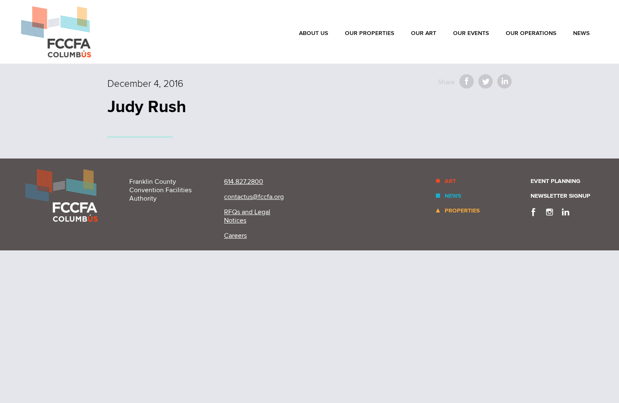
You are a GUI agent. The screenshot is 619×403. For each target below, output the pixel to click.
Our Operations (531, 33)
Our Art (423, 33)
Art (450, 181)
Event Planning (555, 181)
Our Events (471, 33)
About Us (313, 33)
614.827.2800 (243, 181)
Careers (235, 235)
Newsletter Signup (560, 195)
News (581, 33)
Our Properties (369, 33)
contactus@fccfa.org (254, 197)
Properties (462, 210)
